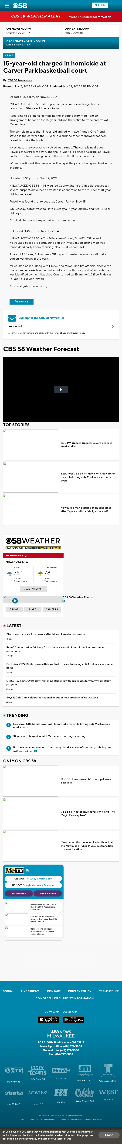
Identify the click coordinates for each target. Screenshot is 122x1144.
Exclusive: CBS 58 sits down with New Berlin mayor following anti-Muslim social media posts (88, 477)
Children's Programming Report (79, 1119)
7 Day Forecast (33, 588)
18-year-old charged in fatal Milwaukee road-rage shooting (49, 736)
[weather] (9, 574)
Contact (54, 991)
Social (8, 991)
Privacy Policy (78, 333)
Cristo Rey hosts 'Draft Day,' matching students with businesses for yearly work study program (58, 682)
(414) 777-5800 (69, 1050)
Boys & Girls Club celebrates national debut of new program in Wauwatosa (52, 697)
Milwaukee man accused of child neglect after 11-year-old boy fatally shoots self (86, 509)
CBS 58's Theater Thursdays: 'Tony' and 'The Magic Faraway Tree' (88, 813)
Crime (9, 55)
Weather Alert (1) (16, 555)
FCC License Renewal (47, 1119)
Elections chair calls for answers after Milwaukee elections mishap (46, 634)
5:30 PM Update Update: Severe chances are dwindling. (86, 444)
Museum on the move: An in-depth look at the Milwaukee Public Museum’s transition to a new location (87, 846)
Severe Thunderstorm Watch (89, 17)
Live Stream (30, 991)
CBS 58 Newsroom (20, 80)
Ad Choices (97, 1119)
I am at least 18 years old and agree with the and (48, 333)
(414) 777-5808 (72, 1046)
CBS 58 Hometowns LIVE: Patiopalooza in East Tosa (86, 780)
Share (101, 5)
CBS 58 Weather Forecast (78, 597)
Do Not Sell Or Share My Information (64, 998)
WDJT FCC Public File (29, 1119)
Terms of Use (59, 333)
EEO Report (61, 1119)
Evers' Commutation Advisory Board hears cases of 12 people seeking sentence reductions (55, 649)
